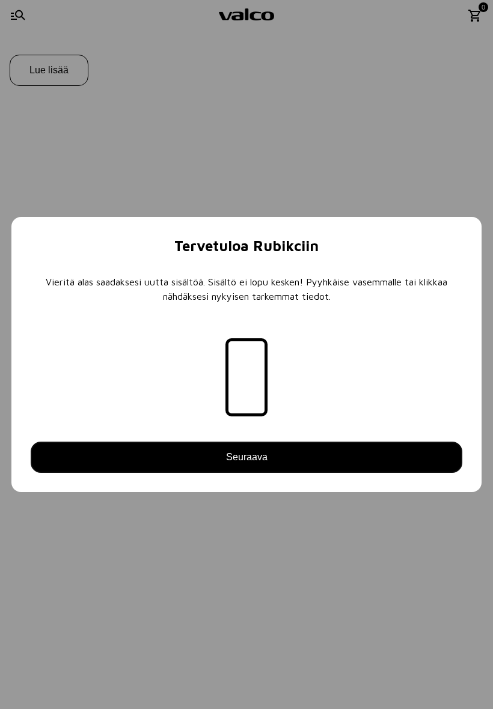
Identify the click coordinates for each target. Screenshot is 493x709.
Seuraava (247, 457)
